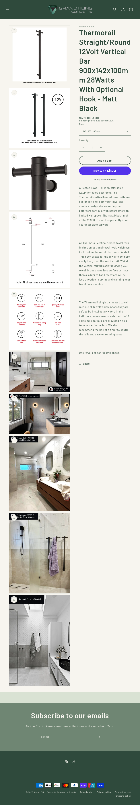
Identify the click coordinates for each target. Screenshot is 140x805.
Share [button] (86, 363)
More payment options (105, 179)
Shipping (84, 120)
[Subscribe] (99, 737)
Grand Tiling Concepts (45, 792)
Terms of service (123, 792)
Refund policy (86, 792)
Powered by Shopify (66, 792)
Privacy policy (104, 792)
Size (81, 124)
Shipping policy (123, 796)
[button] (8, 9)
